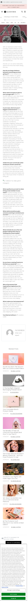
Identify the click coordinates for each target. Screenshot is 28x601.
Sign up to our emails (13, 542)
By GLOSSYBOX (14, 392)
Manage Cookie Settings (13, 590)
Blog (7, 22)
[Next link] (26, 17)
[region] (13, 572)
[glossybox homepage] (11, 12)
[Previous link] (1, 17)
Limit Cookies (13, 594)
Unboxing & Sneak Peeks (11, 17)
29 (18, 22)
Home (3, 22)
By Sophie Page (15, 459)
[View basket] (25, 12)
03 (15, 22)
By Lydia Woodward (16, 413)
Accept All (13, 598)
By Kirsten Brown (16, 481)
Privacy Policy (19, 585)
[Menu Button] (1, 12)
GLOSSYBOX (19, 330)
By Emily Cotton (15, 371)
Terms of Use (4, 587)
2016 (12, 22)
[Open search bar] (22, 12)
